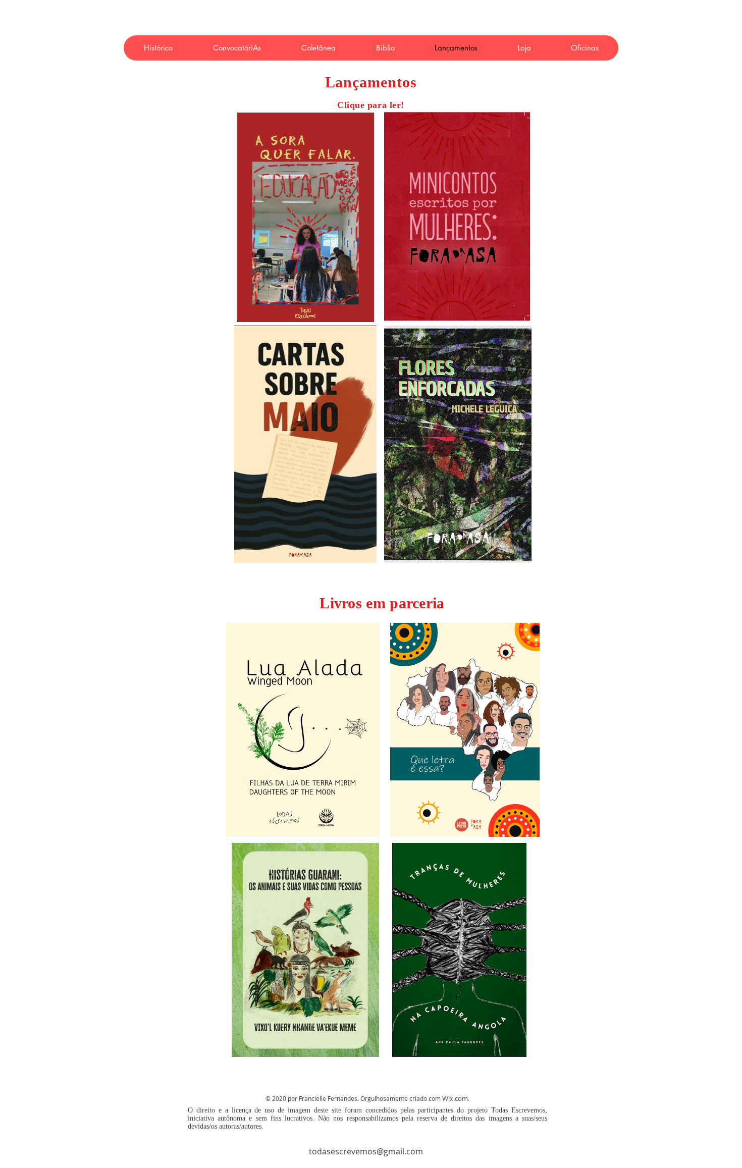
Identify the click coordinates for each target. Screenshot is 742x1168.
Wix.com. (455, 1098)
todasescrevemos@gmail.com (366, 1151)
